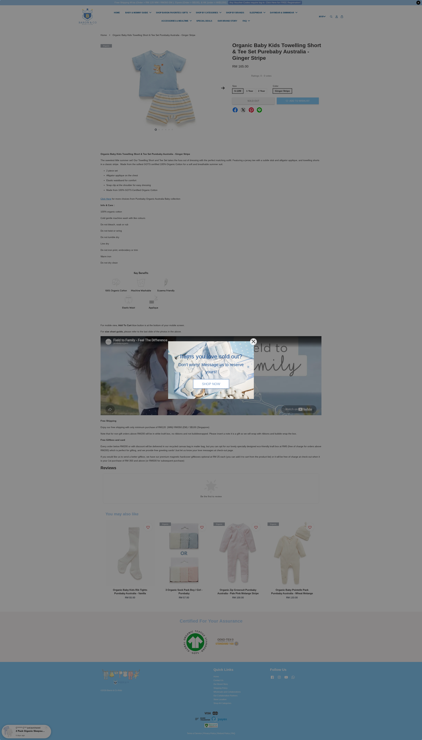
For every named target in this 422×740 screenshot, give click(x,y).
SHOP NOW (211, 384)
